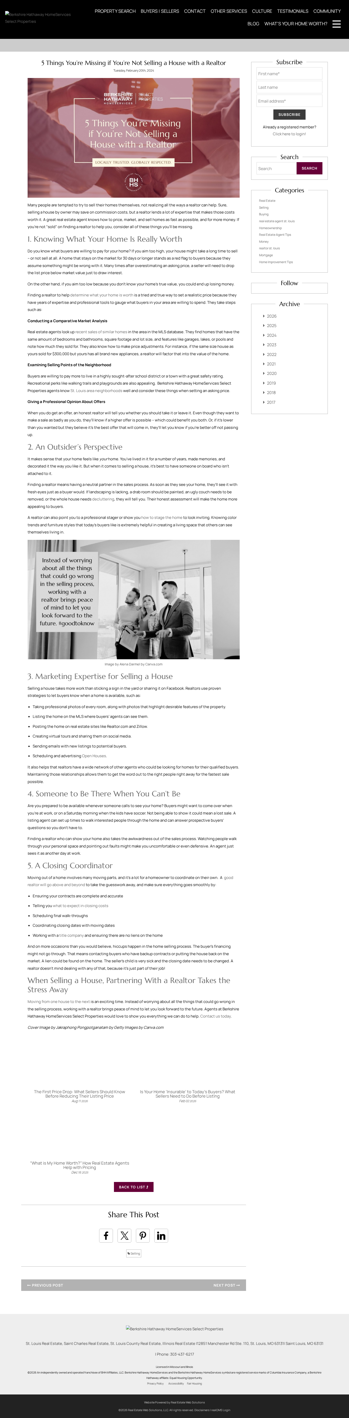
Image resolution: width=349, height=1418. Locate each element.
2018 (271, 392)
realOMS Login (220, 1410)
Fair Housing (194, 1383)
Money (264, 241)
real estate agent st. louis (277, 221)
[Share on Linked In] (161, 1236)
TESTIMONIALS (292, 11)
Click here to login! (289, 134)
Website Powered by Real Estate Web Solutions (174, 1402)
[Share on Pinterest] (143, 1236)
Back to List (132, 1187)
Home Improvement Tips (276, 262)
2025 (271, 325)
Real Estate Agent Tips (275, 234)
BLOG (253, 23)
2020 (272, 373)
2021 (271, 364)
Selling (135, 1253)
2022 (271, 354)
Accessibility (176, 1383)
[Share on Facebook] (106, 1236)
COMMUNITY (327, 11)
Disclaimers (202, 1410)
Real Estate (267, 200)
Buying (264, 214)
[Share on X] (124, 1236)
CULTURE (262, 11)
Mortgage (266, 255)
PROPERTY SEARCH (115, 11)
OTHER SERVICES (229, 11)
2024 (271, 335)
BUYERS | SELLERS (160, 11)
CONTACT (195, 11)
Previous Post (47, 1285)
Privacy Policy (155, 1383)
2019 (271, 383)
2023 (271, 345)
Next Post (225, 1285)
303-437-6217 (182, 1354)
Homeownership (270, 228)
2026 (272, 316)
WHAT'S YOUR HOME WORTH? (295, 23)
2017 (271, 402)
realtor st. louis (269, 248)
